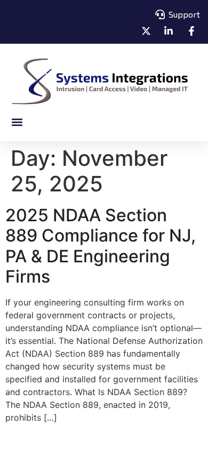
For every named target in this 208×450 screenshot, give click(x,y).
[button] (17, 122)
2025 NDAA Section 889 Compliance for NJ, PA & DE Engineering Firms (100, 246)
